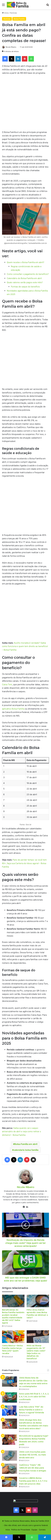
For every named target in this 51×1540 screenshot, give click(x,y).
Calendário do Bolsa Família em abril (24, 278)
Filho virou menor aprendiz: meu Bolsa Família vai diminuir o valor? (37, 1314)
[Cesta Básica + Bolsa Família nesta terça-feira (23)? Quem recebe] (13, 1336)
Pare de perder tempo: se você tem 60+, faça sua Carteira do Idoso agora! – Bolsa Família (24, 863)
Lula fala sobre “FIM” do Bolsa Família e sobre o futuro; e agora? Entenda (31, 1410)
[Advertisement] (25, 103)
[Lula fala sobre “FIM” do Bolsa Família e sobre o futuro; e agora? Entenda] (9, 1410)
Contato (42, 1530)
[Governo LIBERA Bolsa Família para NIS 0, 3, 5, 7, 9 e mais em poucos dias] (9, 1482)
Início (6, 13)
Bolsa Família (19, 19)
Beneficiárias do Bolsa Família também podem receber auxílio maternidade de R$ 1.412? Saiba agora (13, 1316)
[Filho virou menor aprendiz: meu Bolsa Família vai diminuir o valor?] (38, 1301)
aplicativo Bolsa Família (13, 708)
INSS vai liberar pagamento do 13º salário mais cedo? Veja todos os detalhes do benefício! (36, 1352)
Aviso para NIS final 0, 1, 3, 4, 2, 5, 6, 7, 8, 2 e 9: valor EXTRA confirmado (34, 1397)
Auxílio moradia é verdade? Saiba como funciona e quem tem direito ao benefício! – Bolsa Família (25, 646)
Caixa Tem (7, 684)
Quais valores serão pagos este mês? (25, 282)
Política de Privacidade (20, 1530)
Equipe (34, 1530)
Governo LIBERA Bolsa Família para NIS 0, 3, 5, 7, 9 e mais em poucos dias (33, 1481)
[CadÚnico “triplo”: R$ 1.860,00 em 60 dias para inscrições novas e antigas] (9, 1469)
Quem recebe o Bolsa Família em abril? (25, 262)
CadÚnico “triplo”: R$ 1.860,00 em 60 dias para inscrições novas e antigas (32, 1468)
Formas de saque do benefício (25, 286)
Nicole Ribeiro (11, 47)
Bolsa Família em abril (25, 1144)
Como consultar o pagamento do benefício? (28, 274)
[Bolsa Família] (18, 5)
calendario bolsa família (25, 1150)
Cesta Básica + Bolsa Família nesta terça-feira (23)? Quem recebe (12, 1349)
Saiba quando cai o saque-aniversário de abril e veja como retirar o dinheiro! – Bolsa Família (21, 1131)
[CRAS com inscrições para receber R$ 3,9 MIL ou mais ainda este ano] (9, 1455)
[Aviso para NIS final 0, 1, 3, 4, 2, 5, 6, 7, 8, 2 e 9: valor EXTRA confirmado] (9, 1397)
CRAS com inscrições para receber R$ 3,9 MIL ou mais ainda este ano (32, 1455)
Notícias (13, 13)
